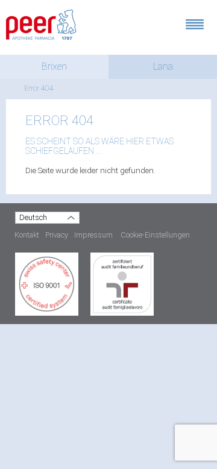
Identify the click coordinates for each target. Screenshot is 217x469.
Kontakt (26, 234)
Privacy (56, 234)
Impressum (93, 234)
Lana (163, 66)
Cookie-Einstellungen (155, 234)
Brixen (54, 66)
